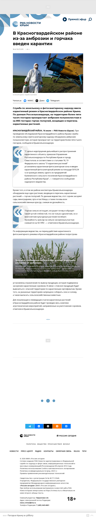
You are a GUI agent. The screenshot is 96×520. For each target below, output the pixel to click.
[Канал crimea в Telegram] (29, 426)
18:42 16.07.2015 (18, 49)
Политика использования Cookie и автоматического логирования (47, 468)
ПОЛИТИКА (31, 444)
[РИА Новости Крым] (26, 24)
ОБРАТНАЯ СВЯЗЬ (63, 451)
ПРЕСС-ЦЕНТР (27, 451)
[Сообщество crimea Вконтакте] (38, 426)
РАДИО (38, 451)
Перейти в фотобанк (31, 95)
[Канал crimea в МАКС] (66, 426)
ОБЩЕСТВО (41, 444)
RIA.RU (77, 451)
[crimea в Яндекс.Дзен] (48, 426)
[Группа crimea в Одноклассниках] (57, 426)
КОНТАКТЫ (49, 451)
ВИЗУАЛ (66, 444)
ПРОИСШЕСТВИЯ (55, 444)
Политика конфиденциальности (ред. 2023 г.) (38, 471)
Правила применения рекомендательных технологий (42, 473)
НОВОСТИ (14, 451)
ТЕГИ (84, 451)
